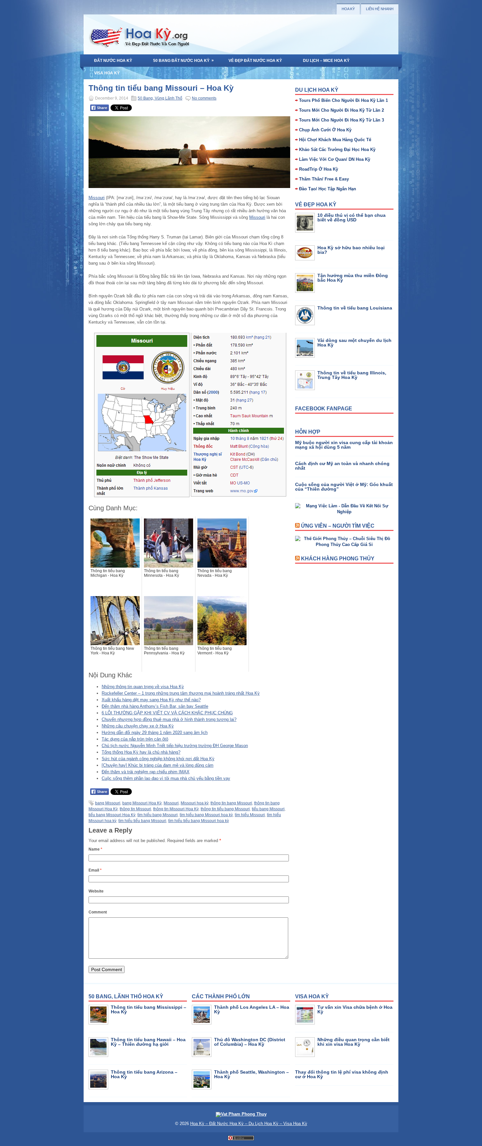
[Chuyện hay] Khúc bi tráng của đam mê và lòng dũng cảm (157, 765)
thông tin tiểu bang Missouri (225, 809)
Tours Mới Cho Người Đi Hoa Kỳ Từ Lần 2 (341, 110)
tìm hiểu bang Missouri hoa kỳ (206, 815)
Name (95, 849)
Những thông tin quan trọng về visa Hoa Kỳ (143, 686)
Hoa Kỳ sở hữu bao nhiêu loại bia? (351, 250)
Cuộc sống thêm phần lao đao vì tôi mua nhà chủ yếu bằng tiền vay (166, 778)
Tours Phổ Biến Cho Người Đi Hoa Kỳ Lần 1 (343, 100)
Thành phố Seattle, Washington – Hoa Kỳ (251, 1074)
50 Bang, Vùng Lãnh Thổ (160, 98)
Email (95, 870)
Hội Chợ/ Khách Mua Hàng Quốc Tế (335, 139)
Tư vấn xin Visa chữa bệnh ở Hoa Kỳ (354, 1009)
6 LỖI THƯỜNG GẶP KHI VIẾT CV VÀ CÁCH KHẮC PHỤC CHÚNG (167, 712)
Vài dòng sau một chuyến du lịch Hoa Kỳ (354, 343)
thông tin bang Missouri (231, 803)
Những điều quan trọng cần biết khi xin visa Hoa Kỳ (353, 1042)
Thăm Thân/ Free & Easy (324, 179)
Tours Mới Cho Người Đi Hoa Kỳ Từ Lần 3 (341, 120)
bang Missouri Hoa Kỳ (142, 803)
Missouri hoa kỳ (195, 803)
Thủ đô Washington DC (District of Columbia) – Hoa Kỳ (249, 1042)
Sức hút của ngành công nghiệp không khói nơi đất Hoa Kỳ (158, 758)
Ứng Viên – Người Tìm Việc (337, 526)
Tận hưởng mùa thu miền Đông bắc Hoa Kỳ (352, 278)
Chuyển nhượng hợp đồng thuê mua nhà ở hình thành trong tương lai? (169, 719)
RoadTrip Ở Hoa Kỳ (318, 169)
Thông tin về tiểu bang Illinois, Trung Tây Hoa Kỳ (351, 375)
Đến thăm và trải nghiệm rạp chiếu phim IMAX (146, 771)
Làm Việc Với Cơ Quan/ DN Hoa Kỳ (334, 159)
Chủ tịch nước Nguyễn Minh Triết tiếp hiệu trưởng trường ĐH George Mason (175, 745)
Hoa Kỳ (348, 9)
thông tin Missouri (135, 809)
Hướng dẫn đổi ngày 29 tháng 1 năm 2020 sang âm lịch (155, 732)
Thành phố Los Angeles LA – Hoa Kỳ (251, 1009)
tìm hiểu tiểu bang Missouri (142, 820)
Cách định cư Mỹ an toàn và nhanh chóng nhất (342, 466)
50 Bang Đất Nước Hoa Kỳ (183, 60)
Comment (98, 912)
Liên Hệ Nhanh (379, 9)
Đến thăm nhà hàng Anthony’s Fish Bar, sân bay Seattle (155, 706)
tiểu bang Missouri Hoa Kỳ (112, 815)
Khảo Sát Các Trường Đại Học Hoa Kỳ (337, 149)
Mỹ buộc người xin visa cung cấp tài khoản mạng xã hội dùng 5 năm (344, 445)
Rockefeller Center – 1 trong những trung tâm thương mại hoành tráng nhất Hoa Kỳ (181, 693)
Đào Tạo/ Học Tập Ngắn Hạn (327, 188)
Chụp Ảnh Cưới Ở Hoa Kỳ (325, 129)
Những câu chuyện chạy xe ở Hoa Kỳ (138, 725)
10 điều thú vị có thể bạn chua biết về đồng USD (351, 217)
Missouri (97, 197)
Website (96, 891)
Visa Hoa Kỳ (107, 73)
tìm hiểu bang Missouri (157, 815)
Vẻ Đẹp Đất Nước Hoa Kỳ (255, 60)
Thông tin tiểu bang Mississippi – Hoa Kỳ (148, 1009)
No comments (204, 98)
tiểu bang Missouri (268, 809)
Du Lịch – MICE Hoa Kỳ (326, 60)
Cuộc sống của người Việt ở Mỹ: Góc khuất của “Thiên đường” (344, 487)
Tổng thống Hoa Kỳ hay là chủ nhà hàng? (141, 752)
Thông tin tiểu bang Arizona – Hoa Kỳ (144, 1074)
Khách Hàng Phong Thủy (337, 558)
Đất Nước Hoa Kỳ (113, 60)
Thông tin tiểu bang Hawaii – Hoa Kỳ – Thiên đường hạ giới (148, 1042)
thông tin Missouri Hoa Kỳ (176, 809)
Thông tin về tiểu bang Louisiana (354, 307)
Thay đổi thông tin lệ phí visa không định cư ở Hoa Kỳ (341, 1074)
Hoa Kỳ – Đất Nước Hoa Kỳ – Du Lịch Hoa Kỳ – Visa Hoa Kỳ (248, 1123)
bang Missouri (107, 803)
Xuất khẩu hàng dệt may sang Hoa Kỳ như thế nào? (151, 699)
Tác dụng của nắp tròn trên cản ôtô (135, 739)
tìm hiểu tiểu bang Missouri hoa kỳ (198, 820)
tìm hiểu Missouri (250, 815)
